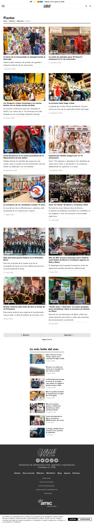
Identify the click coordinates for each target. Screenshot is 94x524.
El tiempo (76, 473)
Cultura (9, 301)
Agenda (67, 473)
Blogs (60, 473)
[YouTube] (47, 460)
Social (54, 98)
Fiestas (9, 52)
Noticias (17, 473)
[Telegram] (56, 460)
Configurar (85, 519)
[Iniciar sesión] (86, 6)
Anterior (26, 335)
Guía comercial (28, 473)
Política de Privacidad (46, 486)
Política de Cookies (46, 482)
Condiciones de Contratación (46, 489)
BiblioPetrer (50, 473)
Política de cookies (38, 518)
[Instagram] (52, 460)
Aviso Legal (46, 478)
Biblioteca (40, 473)
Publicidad (48, 493)
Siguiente (68, 335)
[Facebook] (38, 460)
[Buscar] (90, 6)
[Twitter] (42, 460)
